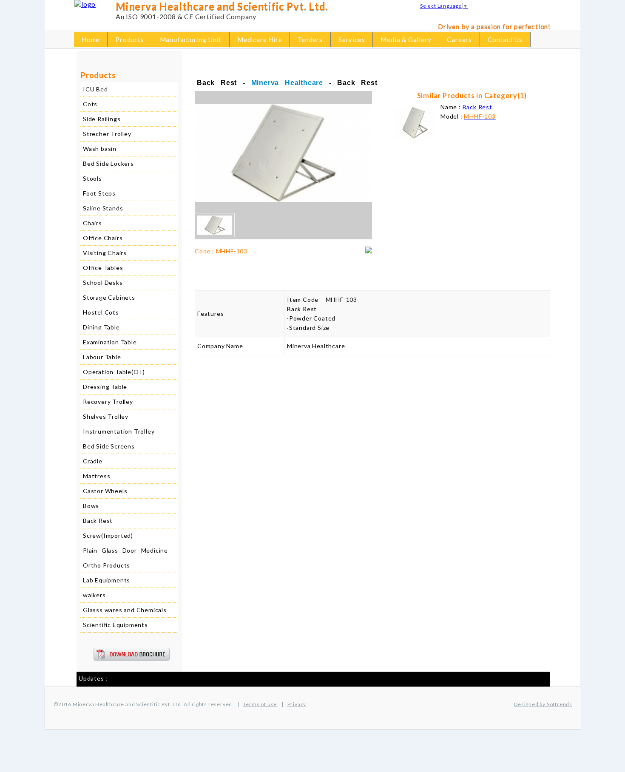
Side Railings (101, 118)
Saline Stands (103, 208)
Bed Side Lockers (108, 163)
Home (90, 39)
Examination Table (110, 342)
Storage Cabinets (109, 297)
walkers (94, 595)
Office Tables (103, 267)
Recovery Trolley (108, 401)
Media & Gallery (406, 39)
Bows (91, 505)
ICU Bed (95, 89)
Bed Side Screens (109, 446)
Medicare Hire (259, 39)
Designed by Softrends (543, 704)
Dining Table (101, 327)
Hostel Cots (101, 312)
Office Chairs (102, 237)
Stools (92, 178)
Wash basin (99, 148)
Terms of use (260, 704)
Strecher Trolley (107, 133)
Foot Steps (99, 193)
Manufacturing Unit (191, 39)
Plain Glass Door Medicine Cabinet (125, 555)
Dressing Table (105, 386)
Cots (90, 104)
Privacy (297, 704)
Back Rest (98, 520)
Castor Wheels (105, 490)
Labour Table (102, 356)
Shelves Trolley (105, 416)
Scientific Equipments (115, 624)
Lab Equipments (106, 580)
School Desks (103, 282)
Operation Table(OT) (114, 371)
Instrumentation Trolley (118, 431)
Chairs (92, 223)
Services (351, 39)
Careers (459, 39)
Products (129, 39)
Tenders (310, 39)
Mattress (96, 476)
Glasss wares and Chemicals (125, 609)
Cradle (92, 461)
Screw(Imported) (108, 535)
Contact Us (505, 39)
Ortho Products (106, 565)
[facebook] (498, 7)
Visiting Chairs (105, 252)
